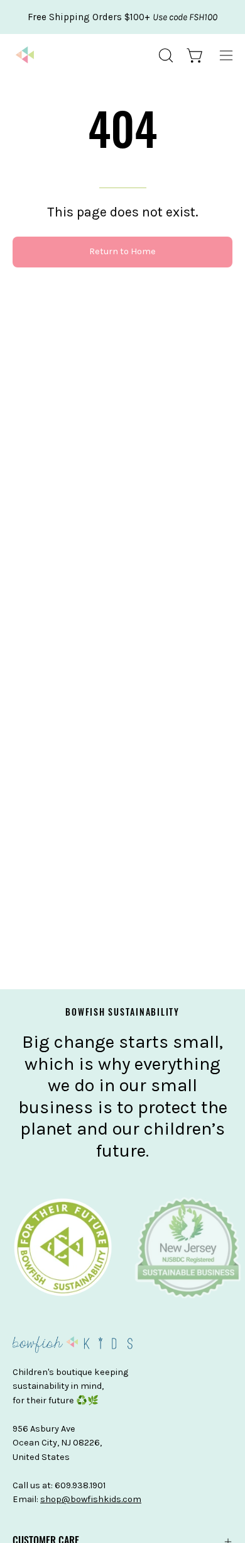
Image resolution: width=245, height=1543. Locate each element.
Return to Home (122, 251)
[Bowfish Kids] (25, 55)
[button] (164, 55)
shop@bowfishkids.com (90, 1499)
